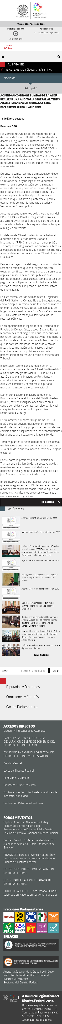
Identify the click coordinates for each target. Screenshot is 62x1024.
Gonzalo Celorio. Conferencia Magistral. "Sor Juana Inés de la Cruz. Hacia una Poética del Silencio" (29, 843)
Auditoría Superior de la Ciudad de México (28, 971)
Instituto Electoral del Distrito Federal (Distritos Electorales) (26, 977)
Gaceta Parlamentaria (22, 706)
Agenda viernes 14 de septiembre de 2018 (40, 588)
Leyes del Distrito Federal (18, 770)
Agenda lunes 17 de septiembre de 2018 (39, 517)
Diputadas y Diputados (23, 686)
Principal (29, 88)
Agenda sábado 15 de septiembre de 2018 (40, 560)
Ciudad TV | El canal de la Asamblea (24, 730)
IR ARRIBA (48, 502)
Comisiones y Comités (22, 696)
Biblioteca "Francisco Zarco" (20, 785)
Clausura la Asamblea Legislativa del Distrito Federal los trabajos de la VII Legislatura (38, 605)
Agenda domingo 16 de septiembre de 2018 (41, 532)
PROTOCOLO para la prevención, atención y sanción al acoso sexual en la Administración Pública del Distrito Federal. (29, 858)
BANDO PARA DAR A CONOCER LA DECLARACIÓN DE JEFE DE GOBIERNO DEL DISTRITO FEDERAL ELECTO (29, 741)
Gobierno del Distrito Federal (20, 982)
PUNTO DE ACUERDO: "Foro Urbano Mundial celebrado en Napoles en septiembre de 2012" (30, 892)
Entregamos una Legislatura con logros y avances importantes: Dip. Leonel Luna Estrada (40, 577)
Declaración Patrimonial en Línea (23, 803)
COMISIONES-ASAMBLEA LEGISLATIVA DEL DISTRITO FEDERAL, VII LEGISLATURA (29, 754)
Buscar (5, 670)
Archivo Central (12, 763)
